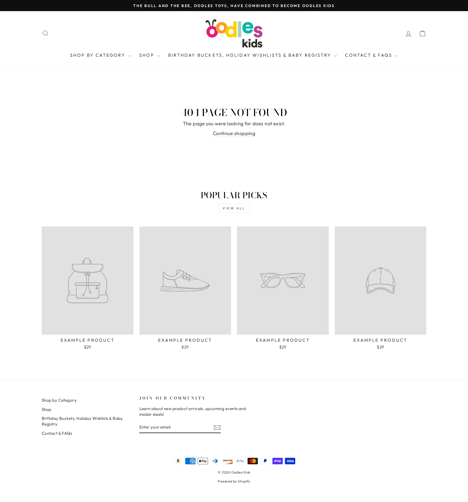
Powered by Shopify (234, 481)
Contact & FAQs (369, 55)
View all (234, 208)
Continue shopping (234, 133)
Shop (147, 55)
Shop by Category (98, 55)
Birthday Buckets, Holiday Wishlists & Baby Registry (250, 55)
